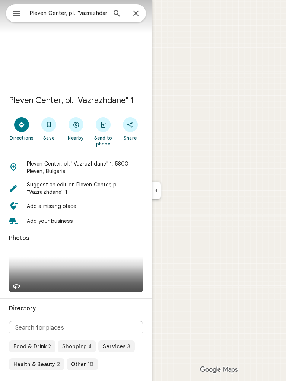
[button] (76, 167)
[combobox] (68, 13)
